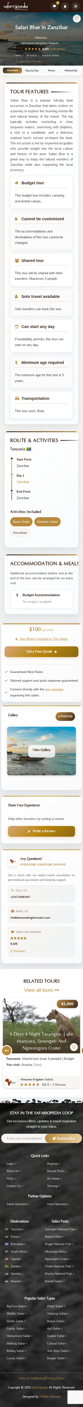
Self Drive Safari (57, 1351)
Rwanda (16, 1281)
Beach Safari (55, 1321)
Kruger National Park (58, 1244)
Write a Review (44, 831)
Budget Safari (56, 1358)
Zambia (15, 1266)
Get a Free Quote (39, 652)
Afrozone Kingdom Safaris (40, 43)
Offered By (71, 70)
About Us (13, 1171)
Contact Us (14, 1186)
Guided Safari (56, 1336)
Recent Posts (56, 1171)
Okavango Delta (55, 1251)
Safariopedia (39, 1387)
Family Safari (15, 1328)
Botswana (17, 1244)
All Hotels (53, 1178)
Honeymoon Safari (18, 1336)
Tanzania (16, 1229)
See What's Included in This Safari (43, 639)
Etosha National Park (58, 1273)
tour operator (54, 689)
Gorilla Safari (15, 1321)
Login (10, 1163)
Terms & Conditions (31, 1378)
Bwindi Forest (53, 1281)
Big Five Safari (16, 1306)
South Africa (18, 1251)
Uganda (15, 1259)
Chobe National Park (58, 1266)
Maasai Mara (53, 1236)
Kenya (15, 1236)
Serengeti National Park (60, 1229)
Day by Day (32, 70)
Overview (12, 70)
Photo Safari (55, 1306)
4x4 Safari (53, 1328)
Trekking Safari (57, 1313)
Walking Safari (16, 1343)
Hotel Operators (57, 1204)
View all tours (39, 990)
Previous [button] (6, 1050)
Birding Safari (15, 1351)
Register (52, 1163)
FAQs (10, 1178)
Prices (51, 70)
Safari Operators (17, 1204)
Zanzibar (23, 482)
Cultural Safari (56, 1343)
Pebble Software (49, 1396)
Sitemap (52, 1186)
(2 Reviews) (57, 49)
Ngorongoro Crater (56, 1259)
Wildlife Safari (15, 1313)
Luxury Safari (15, 1358)
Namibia (16, 1273)
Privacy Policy (55, 1378)
